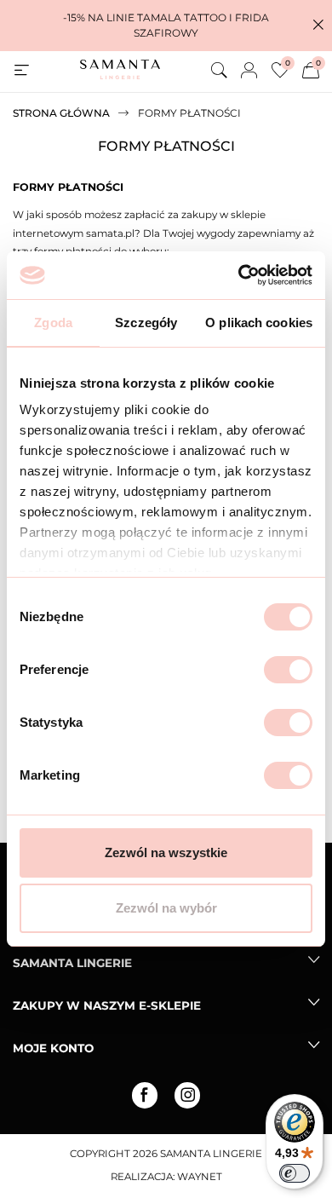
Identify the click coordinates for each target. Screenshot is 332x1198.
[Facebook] (144, 1095)
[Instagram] (187, 1095)
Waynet (199, 1177)
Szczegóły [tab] (146, 322)
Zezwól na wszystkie (166, 852)
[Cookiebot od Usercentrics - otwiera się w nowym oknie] (238, 275)
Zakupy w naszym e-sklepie (107, 1005)
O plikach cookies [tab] (258, 322)
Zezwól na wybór (166, 908)
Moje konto (53, 1048)
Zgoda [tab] (53, 322)
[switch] (288, 669)
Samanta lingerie (72, 963)
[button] (318, 25)
